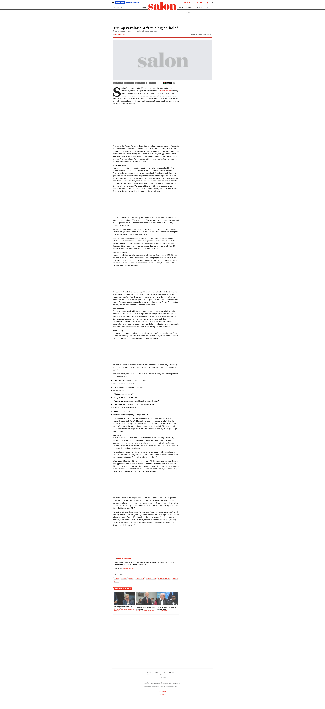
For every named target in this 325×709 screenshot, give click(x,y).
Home (149, 672)
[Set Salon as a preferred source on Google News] (167, 83)
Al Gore (116, 578)
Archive (172, 675)
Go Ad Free (162, 677)
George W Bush (151, 578)
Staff (164, 672)
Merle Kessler (120, 34)
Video (209, 7)
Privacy (149, 675)
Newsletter (188, 2)
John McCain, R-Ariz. (164, 578)
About (157, 672)
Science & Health (185, 7)
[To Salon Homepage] (162, 6)
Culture (134, 7)
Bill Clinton (124, 578)
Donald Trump (165, 91)
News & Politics (120, 7)
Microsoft (175, 578)
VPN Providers (162, 691)
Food (144, 7)
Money (199, 7)
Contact (171, 672)
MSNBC (116, 581)
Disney (131, 578)
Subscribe (120, 2)
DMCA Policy (163, 694)
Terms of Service (161, 675)
